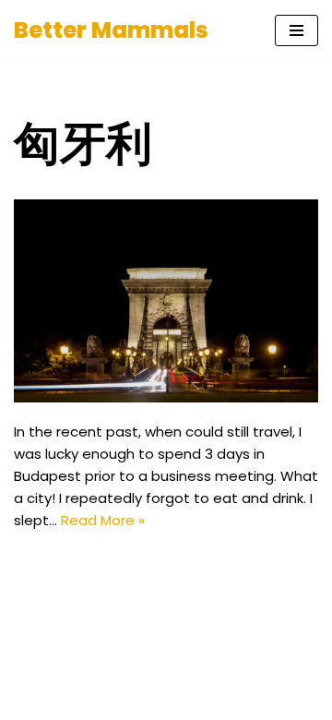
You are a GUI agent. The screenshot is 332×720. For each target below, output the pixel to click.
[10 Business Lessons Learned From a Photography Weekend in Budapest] (166, 300)
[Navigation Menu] (296, 30)
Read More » (103, 520)
